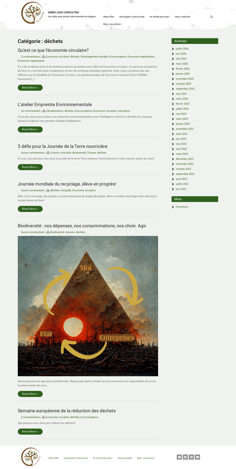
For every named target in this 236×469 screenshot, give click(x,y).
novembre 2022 (184, 163)
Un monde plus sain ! (160, 16)
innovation (124, 110)
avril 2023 (181, 148)
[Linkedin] (191, 457)
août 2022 (181, 179)
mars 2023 (182, 153)
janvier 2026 (183, 73)
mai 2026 (181, 58)
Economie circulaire (57, 56)
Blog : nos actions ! (112, 24)
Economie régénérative (141, 56)
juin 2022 (181, 189)
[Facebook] (185, 457)
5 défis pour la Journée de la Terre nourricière (62, 146)
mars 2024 (182, 118)
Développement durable (94, 56)
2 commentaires (30, 56)
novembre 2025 (184, 78)
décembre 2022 (184, 158)
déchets (74, 56)
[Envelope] (179, 457)
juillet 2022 (182, 184)
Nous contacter (182, 16)
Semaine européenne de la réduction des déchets (67, 410)
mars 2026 (182, 63)
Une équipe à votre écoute (131, 16)
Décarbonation (54, 110)
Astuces (70, 232)
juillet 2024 (182, 108)
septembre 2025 (185, 88)
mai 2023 (181, 143)
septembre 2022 (185, 174)
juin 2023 (181, 138)
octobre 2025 (183, 83)
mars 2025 (182, 98)
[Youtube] (197, 457)
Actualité (66, 152)
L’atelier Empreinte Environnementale (55, 104)
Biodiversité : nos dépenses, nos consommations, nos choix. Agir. (82, 225)
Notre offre (108, 16)
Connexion (182, 206)
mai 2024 (181, 113)
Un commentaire (30, 110)
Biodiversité (79, 152)
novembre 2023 (184, 128)
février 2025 (182, 103)
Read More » (30, 87)
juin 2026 (181, 53)
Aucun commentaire (32, 152)
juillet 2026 (182, 48)
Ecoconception (117, 56)
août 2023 (181, 133)
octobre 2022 (183, 168)
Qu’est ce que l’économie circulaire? (53, 50)
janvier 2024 (183, 123)
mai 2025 (181, 93)
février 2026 (182, 68)
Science (55, 152)
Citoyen (91, 152)
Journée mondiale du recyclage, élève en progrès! (67, 184)
